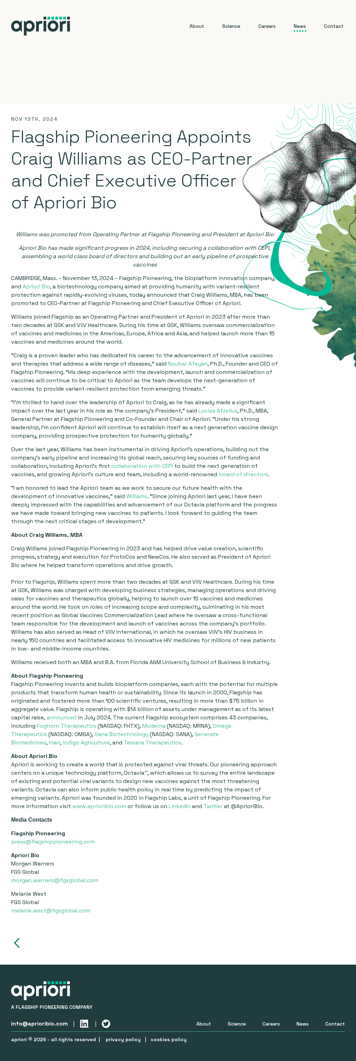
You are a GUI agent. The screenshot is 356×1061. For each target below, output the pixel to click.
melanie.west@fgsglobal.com (50, 910)
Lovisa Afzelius (218, 410)
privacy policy (123, 1039)
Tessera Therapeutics (152, 742)
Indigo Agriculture (86, 742)
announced (61, 717)
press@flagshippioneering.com (53, 841)
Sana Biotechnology (121, 734)
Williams (136, 496)
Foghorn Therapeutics (66, 725)
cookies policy (169, 1039)
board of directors (243, 474)
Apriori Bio (36, 286)
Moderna (153, 725)
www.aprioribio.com (99, 806)
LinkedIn (180, 806)
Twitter (212, 806)
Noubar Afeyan (188, 363)
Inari (54, 742)
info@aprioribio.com (39, 1023)
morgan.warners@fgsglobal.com (54, 880)
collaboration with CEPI (142, 466)
